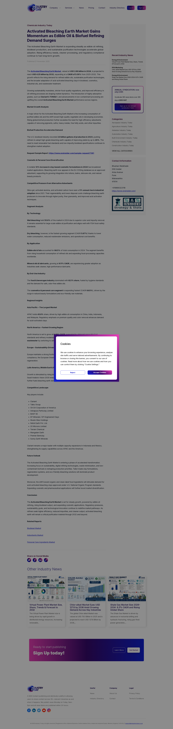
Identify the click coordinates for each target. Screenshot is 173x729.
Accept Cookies (99, 372)
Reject (72, 373)
